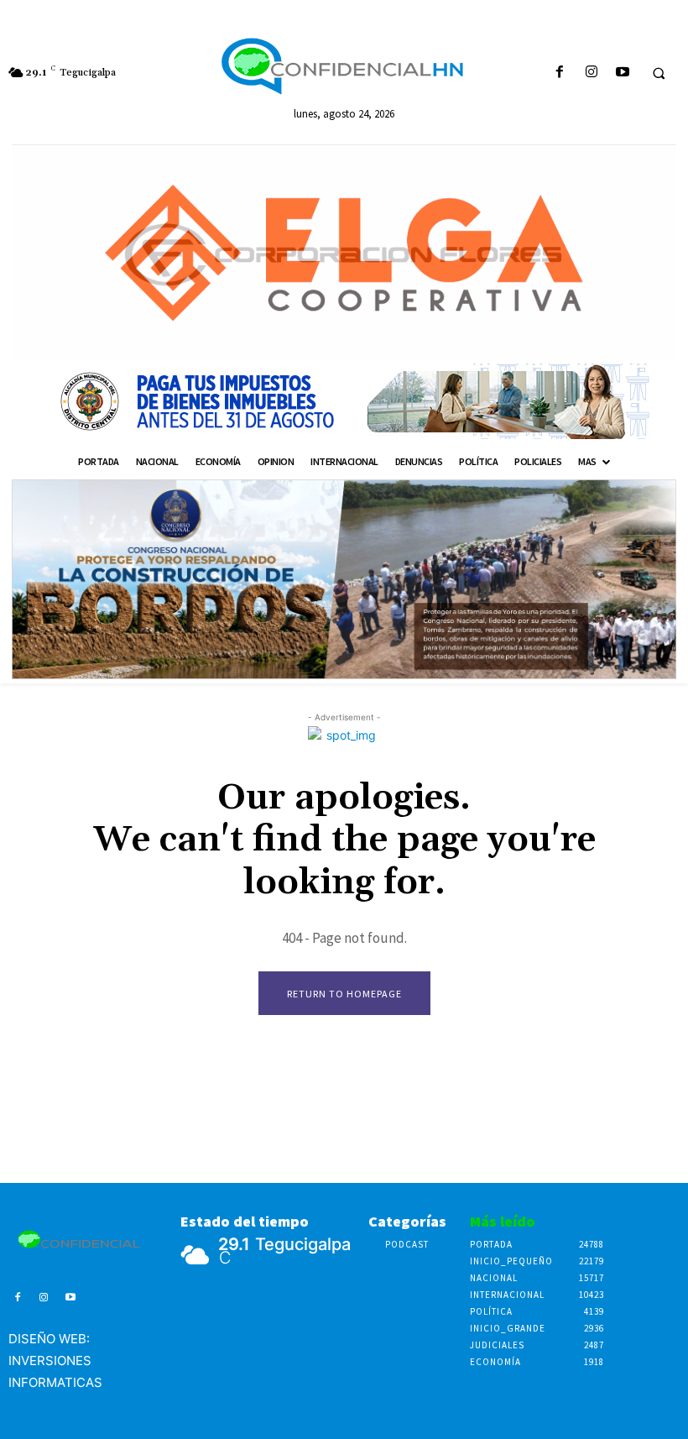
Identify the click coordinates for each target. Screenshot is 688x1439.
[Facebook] (560, 72)
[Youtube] (622, 72)
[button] (659, 73)
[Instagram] (591, 72)
